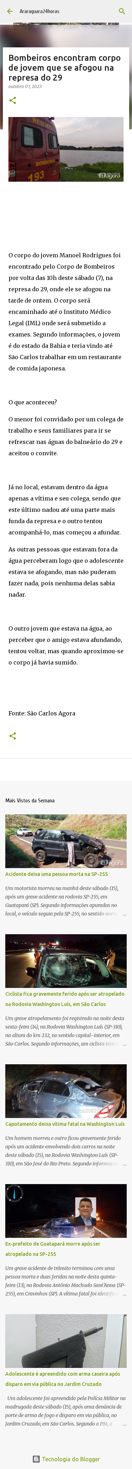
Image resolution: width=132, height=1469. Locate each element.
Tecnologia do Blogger (70, 1459)
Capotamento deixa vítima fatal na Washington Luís (65, 1124)
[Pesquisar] (122, 11)
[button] (12, 101)
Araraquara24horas (39, 11)
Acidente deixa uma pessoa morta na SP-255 (56, 874)
